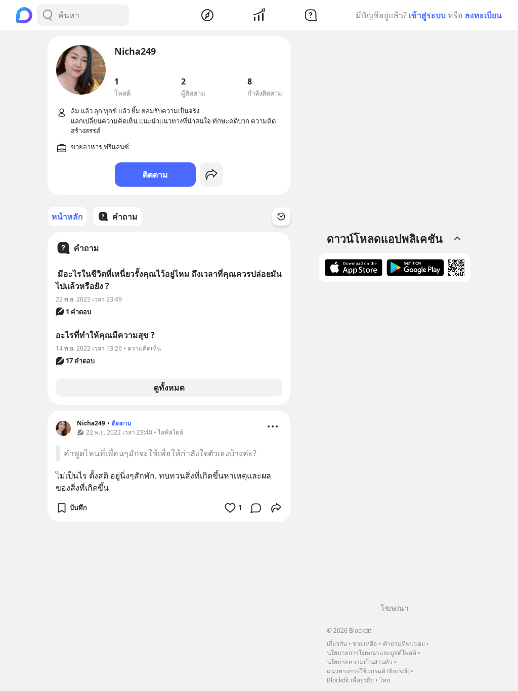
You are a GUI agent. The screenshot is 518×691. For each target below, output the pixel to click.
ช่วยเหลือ (365, 643)
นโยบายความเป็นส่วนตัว (360, 662)
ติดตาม (155, 174)
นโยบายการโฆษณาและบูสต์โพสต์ (371, 653)
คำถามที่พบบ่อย (404, 643)
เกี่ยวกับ (337, 643)
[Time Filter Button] (281, 216)
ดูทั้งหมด (169, 387)
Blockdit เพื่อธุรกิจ (350, 680)
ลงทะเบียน (483, 15)
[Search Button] (47, 15)
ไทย (384, 680)
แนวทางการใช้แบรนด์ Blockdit (368, 671)
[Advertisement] (394, 446)
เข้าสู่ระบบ (427, 15)
